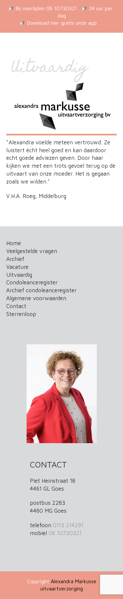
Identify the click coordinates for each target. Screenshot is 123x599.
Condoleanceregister (32, 282)
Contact (16, 306)
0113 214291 (68, 525)
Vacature (17, 267)
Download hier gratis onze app (62, 23)
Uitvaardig (19, 274)
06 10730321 (65, 533)
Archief (15, 259)
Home (13, 243)
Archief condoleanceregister (41, 290)
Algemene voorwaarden (36, 298)
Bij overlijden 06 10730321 (46, 8)
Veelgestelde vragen (31, 251)
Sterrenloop (21, 314)
